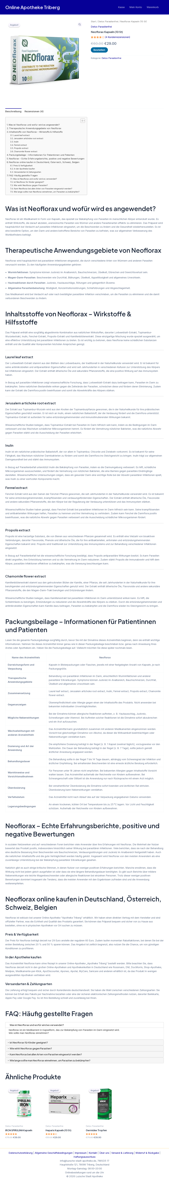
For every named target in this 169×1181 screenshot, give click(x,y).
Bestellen (99, 50)
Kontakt (93, 1152)
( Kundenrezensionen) (117, 37)
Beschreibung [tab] (13, 111)
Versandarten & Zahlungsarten (27, 172)
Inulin (16, 142)
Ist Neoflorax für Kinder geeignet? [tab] (28, 1042)
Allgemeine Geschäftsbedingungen (54, 1152)
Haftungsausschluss (84, 1156)
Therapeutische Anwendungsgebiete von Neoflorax (35, 128)
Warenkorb (153, 7)
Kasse (121, 7)
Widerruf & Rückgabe (147, 1152)
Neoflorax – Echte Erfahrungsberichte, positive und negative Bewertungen (46, 158)
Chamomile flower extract (25, 151)
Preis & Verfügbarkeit (22, 165)
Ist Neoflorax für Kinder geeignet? (29, 182)
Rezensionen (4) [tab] (34, 111)
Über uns (104, 1152)
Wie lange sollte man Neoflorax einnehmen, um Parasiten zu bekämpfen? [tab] (49, 1060)
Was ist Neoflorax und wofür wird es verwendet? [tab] (36, 1024)
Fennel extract (20, 145)
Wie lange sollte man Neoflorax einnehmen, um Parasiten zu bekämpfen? (46, 192)
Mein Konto (135, 7)
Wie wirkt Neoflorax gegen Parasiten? (31, 185)
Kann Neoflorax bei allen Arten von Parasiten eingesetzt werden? (43, 188)
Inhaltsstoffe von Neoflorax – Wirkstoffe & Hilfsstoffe (36, 132)
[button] (79, 24)
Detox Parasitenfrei (108, 21)
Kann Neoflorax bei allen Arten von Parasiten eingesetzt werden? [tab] (45, 1054)
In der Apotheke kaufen (24, 169)
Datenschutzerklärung (21, 1152)
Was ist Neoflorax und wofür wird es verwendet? (35, 179)
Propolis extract (21, 148)
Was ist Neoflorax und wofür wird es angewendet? (34, 124)
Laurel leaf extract (21, 135)
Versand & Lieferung (122, 1152)
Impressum (81, 1152)
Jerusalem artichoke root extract (28, 138)
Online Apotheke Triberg (32, 7)
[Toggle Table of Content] (81, 120)
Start (93, 21)
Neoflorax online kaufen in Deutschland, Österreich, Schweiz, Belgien (44, 162)
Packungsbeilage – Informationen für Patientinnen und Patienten (41, 155)
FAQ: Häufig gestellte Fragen (23, 175)
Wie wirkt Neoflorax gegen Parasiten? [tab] (30, 1048)
